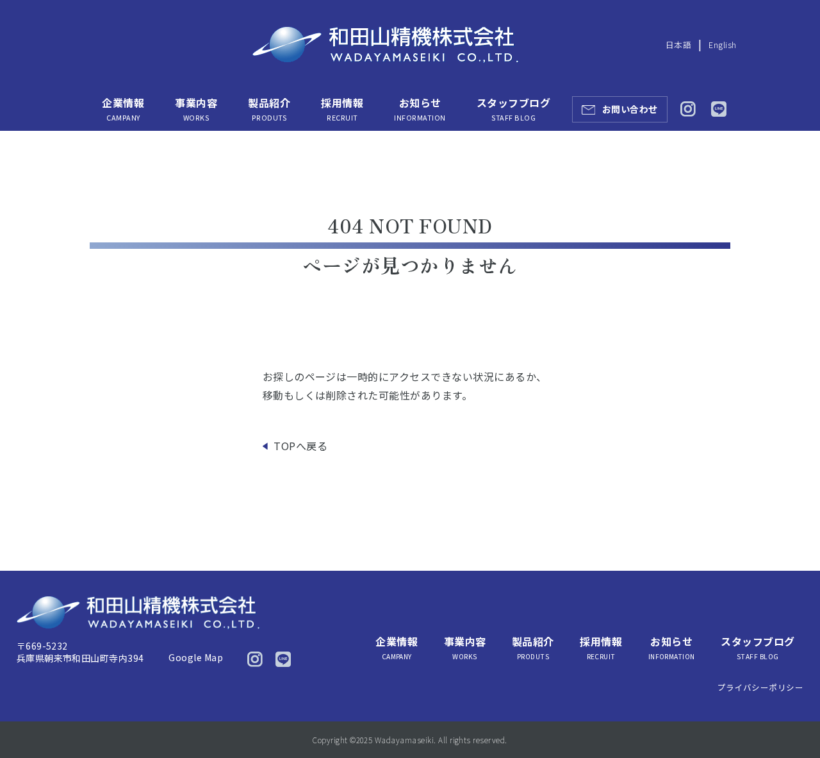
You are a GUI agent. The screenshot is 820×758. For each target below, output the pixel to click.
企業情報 (123, 108)
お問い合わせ (630, 109)
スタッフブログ (513, 108)
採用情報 (342, 108)
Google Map (195, 657)
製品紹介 (269, 108)
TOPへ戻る (300, 445)
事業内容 (196, 108)
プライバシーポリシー (761, 687)
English (722, 44)
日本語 (678, 44)
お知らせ (419, 108)
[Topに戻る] (792, 721)
